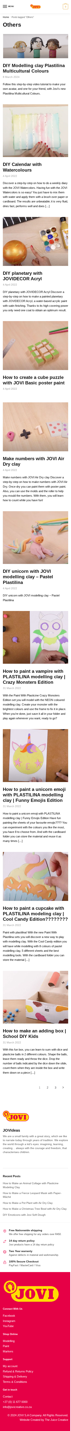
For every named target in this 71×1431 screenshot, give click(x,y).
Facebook (9, 1315)
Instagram (9, 1321)
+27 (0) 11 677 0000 (15, 1401)
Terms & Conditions (15, 1381)
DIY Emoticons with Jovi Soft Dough (24, 1214)
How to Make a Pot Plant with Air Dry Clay (28, 1202)
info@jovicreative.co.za (17, 1407)
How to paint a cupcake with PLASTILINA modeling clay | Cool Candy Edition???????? (35, 914)
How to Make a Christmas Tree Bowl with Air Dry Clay (35, 1208)
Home (6, 17)
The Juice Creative (56, 1419)
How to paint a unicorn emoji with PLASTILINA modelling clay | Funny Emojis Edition (34, 795)
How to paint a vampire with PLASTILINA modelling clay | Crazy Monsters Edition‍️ (34, 677)
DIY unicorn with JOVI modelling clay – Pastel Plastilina (28, 577)
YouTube (8, 1326)
